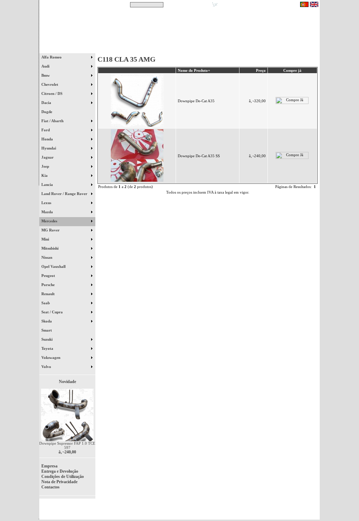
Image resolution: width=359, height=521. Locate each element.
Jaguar (48, 157)
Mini (45, 239)
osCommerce (265, 511)
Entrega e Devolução (59, 471)
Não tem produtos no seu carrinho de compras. (259, 4)
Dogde (50, 112)
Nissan (47, 257)
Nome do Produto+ (194, 70)
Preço (261, 70)
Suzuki (47, 339)
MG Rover (51, 230)
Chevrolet (50, 84)
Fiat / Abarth (53, 121)
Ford (46, 130)
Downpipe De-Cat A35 (196, 101)
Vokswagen (51, 357)
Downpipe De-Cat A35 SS (199, 156)
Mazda (47, 212)
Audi (45, 66)
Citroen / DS (52, 93)
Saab (46, 303)
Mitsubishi (50, 248)
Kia (45, 175)
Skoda (47, 321)
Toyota (47, 348)
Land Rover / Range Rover (64, 194)
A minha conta (242, 49)
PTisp (313, 511)
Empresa (49, 466)
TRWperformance (303, 507)
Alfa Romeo (52, 57)
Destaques (130, 49)
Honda (47, 139)
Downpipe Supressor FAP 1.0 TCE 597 (67, 445)
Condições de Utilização (62, 476)
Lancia (47, 184)
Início (67, 49)
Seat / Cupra (52, 312)
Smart (49, 330)
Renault (48, 294)
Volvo (46, 366)
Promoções (186, 49)
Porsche (48, 285)
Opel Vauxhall (54, 266)
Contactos (298, 49)
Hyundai (49, 148)
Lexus (46, 203)
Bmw (46, 75)
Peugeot (48, 275)
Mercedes (49, 221)
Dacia (46, 102)
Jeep (45, 166)
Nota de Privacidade (59, 481)
